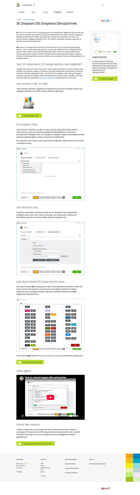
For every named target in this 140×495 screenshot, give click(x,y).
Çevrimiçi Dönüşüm (71, 473)
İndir (33, 12)
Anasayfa (21, 12)
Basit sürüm (22, 463)
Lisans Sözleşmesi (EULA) (97, 464)
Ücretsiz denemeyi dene (32, 362)
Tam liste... (44, 476)
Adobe (42, 465)
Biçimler (43, 459)
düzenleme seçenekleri (47, 78)
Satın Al (45, 12)
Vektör (43, 472)
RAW (42, 463)
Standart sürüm (20, 465)
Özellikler (58, 12)
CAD (42, 470)
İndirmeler (19, 459)
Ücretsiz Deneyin (107, 79)
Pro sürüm (19, 468)
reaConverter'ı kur (30, 115)
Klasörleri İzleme (70, 464)
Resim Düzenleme (71, 459)
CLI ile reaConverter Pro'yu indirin (37, 443)
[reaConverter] (25, 5)
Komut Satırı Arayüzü (72, 468)
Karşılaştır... (19, 471)
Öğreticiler (70, 12)
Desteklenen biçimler (29, 20)
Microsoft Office (45, 468)
